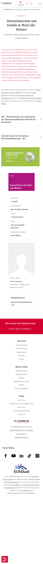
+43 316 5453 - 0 (21, 434)
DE (27, 4)
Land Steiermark (26, 490)
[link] (21, 345)
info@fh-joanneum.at (21, 437)
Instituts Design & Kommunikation (31, 98)
